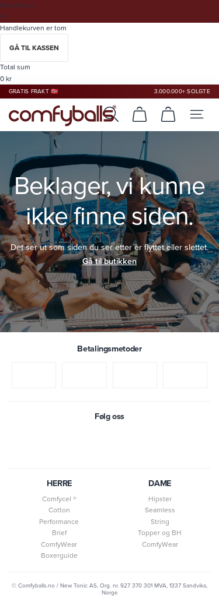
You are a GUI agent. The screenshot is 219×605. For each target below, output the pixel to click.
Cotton (59, 510)
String (160, 521)
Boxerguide (59, 555)
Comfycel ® (59, 499)
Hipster (160, 499)
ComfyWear (59, 544)
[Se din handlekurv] (139, 114)
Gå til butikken (109, 261)
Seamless (160, 510)
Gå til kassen (34, 48)
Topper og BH (160, 532)
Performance (59, 521)
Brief (59, 532)
